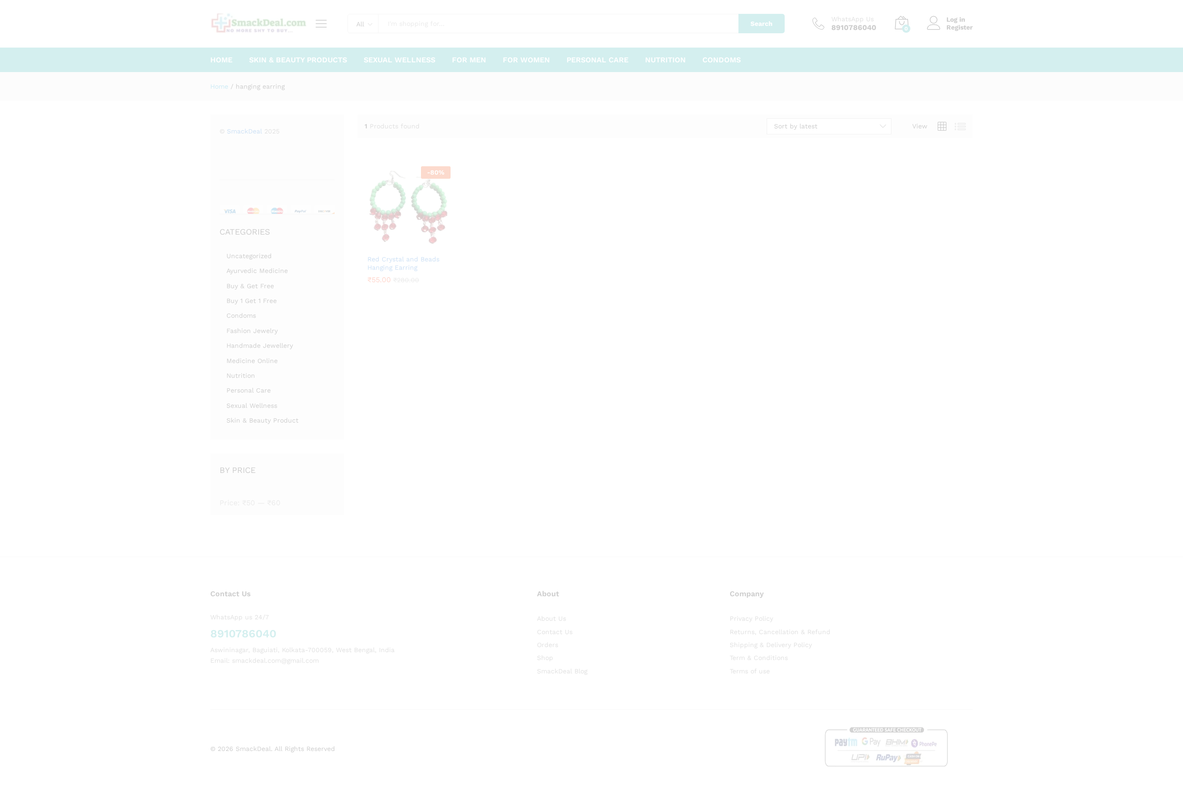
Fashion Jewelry (252, 330)
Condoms (721, 60)
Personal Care (597, 60)
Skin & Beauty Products (298, 60)
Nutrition (665, 60)
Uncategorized (249, 256)
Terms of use (750, 671)
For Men (469, 60)
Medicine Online (252, 360)
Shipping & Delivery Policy (771, 644)
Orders (547, 644)
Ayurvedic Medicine (257, 270)
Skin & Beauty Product (262, 420)
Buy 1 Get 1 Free (251, 300)
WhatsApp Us (852, 19)
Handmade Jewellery (259, 345)
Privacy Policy (751, 618)
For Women (526, 60)
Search (761, 23)
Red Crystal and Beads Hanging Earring (403, 263)
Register (959, 27)
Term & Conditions (759, 657)
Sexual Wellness (399, 60)
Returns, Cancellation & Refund (780, 632)
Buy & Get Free (250, 286)
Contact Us (555, 632)
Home (221, 60)
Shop (545, 657)
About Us (551, 618)
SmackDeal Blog (562, 671)
